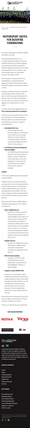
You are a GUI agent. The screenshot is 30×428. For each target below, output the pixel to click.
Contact (4, 384)
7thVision (20, 414)
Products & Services (6, 417)
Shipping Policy (23, 416)
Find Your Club (6, 408)
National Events (6, 377)
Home (3, 27)
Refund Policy (16, 416)
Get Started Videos (8, 399)
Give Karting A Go (7, 394)
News (7, 27)
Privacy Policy (10, 416)
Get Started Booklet (8, 401)
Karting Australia (7, 381)
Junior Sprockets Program (9, 403)
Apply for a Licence (7, 406)
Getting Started (6, 375)
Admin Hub (5, 379)
